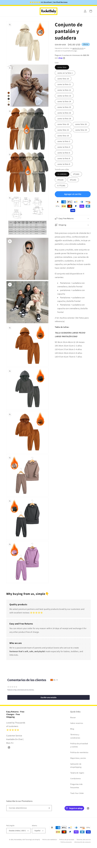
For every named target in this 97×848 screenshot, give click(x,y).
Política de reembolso (49, 839)
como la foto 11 (64, 84)
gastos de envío (78, 48)
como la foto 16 (64, 113)
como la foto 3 (63, 141)
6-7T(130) (61, 185)
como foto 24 (81, 130)
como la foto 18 (64, 118)
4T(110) (60, 180)
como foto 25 (63, 135)
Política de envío (66, 842)
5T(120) (73, 180)
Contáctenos (75, 778)
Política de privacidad (66, 839)
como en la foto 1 (65, 73)
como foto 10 (63, 79)
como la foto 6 (63, 153)
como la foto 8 (63, 158)
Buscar (73, 717)
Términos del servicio (84, 839)
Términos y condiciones (75, 736)
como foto (61, 67)
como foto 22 (63, 130)
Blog (72, 729)
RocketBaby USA (19, 839)
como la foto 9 (63, 164)
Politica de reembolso (79, 752)
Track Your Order (77, 793)
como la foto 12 (64, 90)
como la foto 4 (63, 147)
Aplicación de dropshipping (75, 765)
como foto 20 (81, 124)
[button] (73, 218)
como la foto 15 (64, 107)
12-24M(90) (62, 174)
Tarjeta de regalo (77, 773)
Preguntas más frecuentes (76, 785)
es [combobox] (54, 680)
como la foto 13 (64, 96)
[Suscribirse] (49, 808)
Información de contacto (82, 842)
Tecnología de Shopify (32, 839)
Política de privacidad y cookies (79, 745)
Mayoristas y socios (78, 758)
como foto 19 (63, 124)
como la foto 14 (64, 101)
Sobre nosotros (76, 723)
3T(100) (76, 174)
